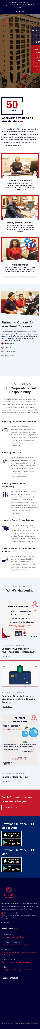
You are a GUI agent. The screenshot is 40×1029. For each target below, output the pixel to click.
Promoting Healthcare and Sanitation (19, 422)
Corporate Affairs (8, 645)
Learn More (9, 74)
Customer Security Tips (15, 777)
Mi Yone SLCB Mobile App (12, 942)
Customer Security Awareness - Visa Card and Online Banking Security (19, 699)
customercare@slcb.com (15, 913)
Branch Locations (9, 959)
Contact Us (7, 934)
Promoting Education (11, 453)
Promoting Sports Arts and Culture (17, 520)
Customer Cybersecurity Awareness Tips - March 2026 (18, 650)
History (6, 967)
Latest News (8, 950)
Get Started (11, 807)
